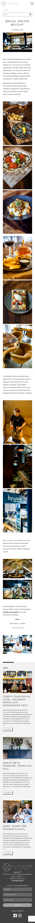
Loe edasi (7, 729)
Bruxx (17, 619)
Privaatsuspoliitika (17, 880)
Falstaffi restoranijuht (10, 612)
